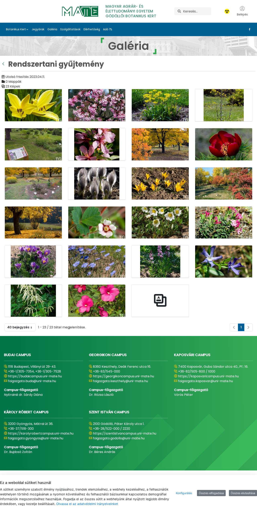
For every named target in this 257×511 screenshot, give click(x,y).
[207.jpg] (223, 144)
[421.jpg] (33, 222)
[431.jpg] (96, 222)
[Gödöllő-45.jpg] (160, 300)
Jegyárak (38, 29)
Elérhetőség (92, 29)
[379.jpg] (160, 183)
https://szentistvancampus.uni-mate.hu (124, 433)
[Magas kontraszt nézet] (227, 11)
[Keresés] (179, 11)
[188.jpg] (96, 144)
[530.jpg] (223, 261)
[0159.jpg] (33, 105)
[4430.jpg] (160, 222)
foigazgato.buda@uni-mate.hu (32, 381)
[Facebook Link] (249, 29)
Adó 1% (107, 29)
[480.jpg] (33, 261)
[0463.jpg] (223, 105)
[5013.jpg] (96, 261)
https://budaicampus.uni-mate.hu (35, 376)
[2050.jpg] (160, 144)
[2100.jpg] (33, 183)
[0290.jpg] (160, 105)
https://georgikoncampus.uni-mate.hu (123, 376)
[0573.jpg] (33, 144)
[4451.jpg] (223, 222)
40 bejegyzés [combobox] (18, 327)
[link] (234, 327)
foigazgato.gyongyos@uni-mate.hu (35, 438)
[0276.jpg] (96, 105)
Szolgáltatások (70, 29)
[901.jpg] (96, 300)
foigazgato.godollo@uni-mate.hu (119, 438)
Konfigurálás (184, 493)
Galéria (52, 29)
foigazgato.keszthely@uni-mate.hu (120, 381)
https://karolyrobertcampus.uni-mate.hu (40, 433)
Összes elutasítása (243, 493)
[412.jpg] (223, 183)
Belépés (242, 14)
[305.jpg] (96, 183)
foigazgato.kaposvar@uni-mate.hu (205, 381)
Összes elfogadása (211, 493)
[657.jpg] (33, 300)
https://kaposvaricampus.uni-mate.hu (208, 376)
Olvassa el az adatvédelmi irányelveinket (87, 504)
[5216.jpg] (160, 261)
